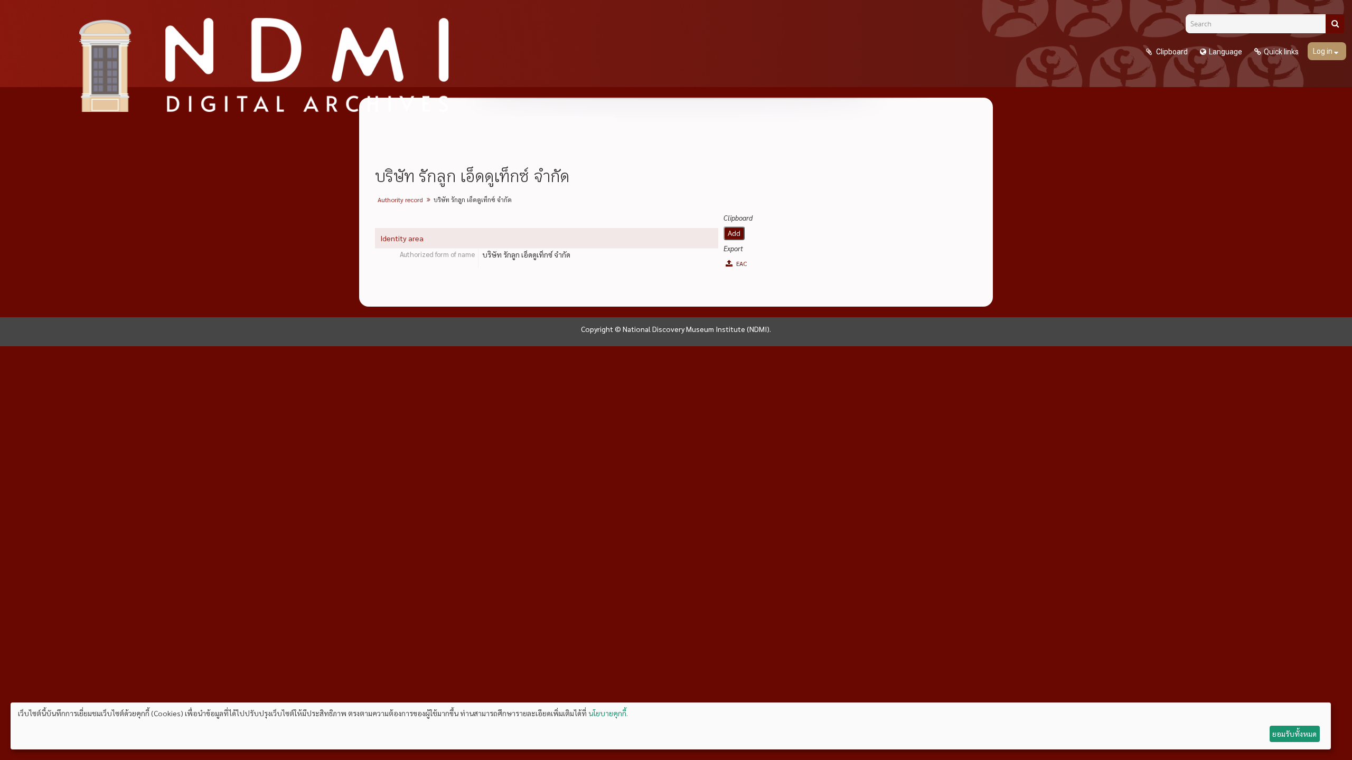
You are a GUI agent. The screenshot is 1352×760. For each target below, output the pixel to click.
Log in (1323, 51)
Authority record (400, 199)
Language (1225, 52)
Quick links (1281, 52)
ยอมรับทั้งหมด (1294, 733)
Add (734, 233)
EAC (741, 263)
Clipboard (1171, 52)
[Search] (1335, 23)
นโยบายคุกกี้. (608, 713)
